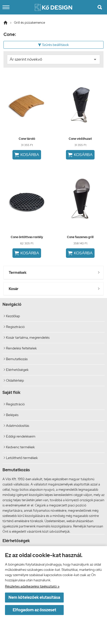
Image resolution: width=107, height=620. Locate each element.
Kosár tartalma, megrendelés (27, 337)
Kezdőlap (12, 316)
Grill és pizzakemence (29, 22)
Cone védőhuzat (80, 139)
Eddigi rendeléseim (19, 436)
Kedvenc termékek (19, 447)
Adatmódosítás (16, 425)
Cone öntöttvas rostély (27, 237)
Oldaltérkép (14, 380)
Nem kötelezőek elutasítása (34, 597)
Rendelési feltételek (20, 348)
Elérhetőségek (16, 369)
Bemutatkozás (16, 359)
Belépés (11, 415)
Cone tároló (27, 139)
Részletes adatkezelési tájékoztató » (32, 586)
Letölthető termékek (21, 458)
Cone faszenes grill (80, 237)
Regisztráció (14, 326)
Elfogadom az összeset (34, 610)
